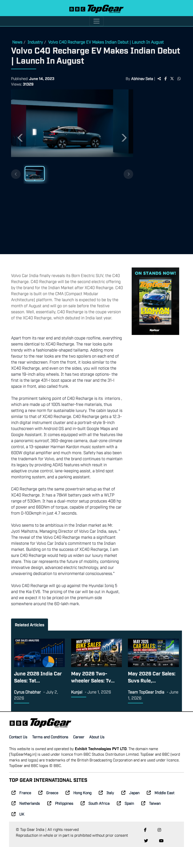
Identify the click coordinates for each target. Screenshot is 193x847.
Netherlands (29, 803)
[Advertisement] (157, 172)
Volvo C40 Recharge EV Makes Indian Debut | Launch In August (106, 41)
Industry (35, 41)
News (17, 41)
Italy (110, 792)
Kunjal (76, 691)
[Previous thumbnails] (16, 174)
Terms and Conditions (50, 736)
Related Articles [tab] (29, 624)
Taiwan (155, 803)
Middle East (164, 792)
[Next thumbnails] (128, 174)
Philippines (64, 803)
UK (21, 814)
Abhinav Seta (142, 78)
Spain (129, 803)
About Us (97, 736)
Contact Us (18, 736)
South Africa (99, 803)
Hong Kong (82, 792)
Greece (52, 792)
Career (78, 736)
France (25, 792)
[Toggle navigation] (96, 21)
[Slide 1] (35, 173)
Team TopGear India (146, 691)
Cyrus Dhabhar (27, 691)
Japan (134, 792)
